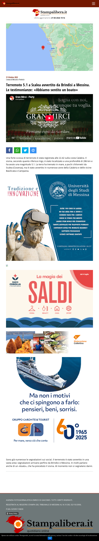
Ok (50, 538)
